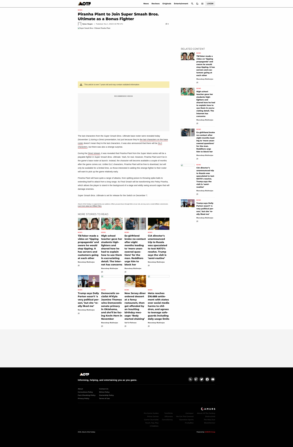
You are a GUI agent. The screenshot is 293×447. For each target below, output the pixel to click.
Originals (166, 4)
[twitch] (196, 379)
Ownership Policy (106, 395)
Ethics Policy (104, 392)
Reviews (156, 4)
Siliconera (169, 416)
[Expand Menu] (202, 3)
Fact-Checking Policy (86, 395)
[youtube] (212, 379)
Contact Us (103, 389)
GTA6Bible (154, 426)
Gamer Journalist (151, 420)
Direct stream (94, 153)
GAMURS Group (210, 432)
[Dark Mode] (197, 3)
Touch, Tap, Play (152, 423)
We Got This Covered (185, 416)
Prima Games (153, 416)
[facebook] (207, 379)
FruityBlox (189, 423)
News (146, 4)
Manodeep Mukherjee (86, 262)
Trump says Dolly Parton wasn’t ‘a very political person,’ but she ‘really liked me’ (88, 299)
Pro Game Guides (151, 413)
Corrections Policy (85, 392)
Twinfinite (168, 413)
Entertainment (181, 4)
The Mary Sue (209, 420)
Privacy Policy (83, 398)
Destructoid (210, 416)
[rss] (190, 379)
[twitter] (201, 379)
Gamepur (190, 413)
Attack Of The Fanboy (206, 413)
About (80, 389)
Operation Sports (186, 420)
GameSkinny (167, 420)
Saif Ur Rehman (131, 323)
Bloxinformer (209, 423)
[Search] (192, 3)
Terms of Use (104, 398)
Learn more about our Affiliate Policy (90, 206)
